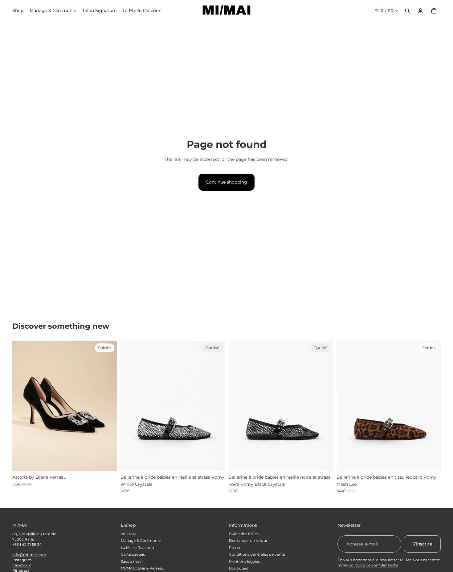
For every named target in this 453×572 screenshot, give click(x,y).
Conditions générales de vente (257, 554)
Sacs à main (132, 561)
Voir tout (129, 533)
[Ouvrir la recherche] (407, 11)
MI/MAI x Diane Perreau (142, 568)
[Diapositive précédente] (21, 406)
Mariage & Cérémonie (141, 540)
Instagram (22, 560)
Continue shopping (226, 182)
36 (40, 466)
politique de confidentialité (373, 565)
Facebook (21, 565)
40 (412, 466)
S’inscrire (422, 544)
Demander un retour (248, 540)
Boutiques (238, 568)
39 (400, 466)
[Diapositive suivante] (107, 406)
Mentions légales (244, 561)
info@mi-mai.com (29, 554)
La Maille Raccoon (137, 547)
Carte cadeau (133, 554)
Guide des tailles (244, 533)
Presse (235, 547)
